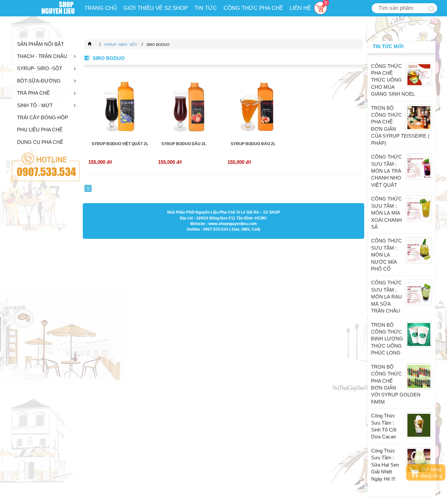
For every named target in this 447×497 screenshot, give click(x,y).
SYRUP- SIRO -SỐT (39, 68)
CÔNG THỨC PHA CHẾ (253, 8)
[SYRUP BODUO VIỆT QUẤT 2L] (119, 106)
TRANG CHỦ (100, 8)
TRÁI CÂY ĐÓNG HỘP (42, 117)
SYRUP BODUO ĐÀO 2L (253, 144)
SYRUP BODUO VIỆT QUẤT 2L (120, 144)
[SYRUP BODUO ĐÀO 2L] (258, 106)
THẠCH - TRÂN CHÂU (42, 56)
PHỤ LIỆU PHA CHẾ (40, 129)
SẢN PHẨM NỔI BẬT (40, 44)
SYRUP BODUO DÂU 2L (183, 144)
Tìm (431, 8)
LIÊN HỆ (300, 8)
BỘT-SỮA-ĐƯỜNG (39, 81)
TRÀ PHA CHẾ (33, 93)
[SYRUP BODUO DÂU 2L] (189, 106)
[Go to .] (96, 45)
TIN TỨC (205, 8)
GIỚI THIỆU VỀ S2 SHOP (155, 8)
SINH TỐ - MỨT (35, 105)
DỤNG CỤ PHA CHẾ (40, 142)
